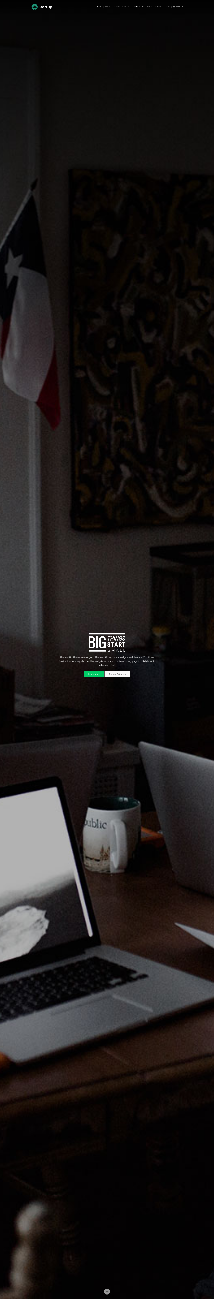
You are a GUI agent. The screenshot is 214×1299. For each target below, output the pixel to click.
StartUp (45, 7)
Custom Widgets (117, 674)
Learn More (94, 674)
